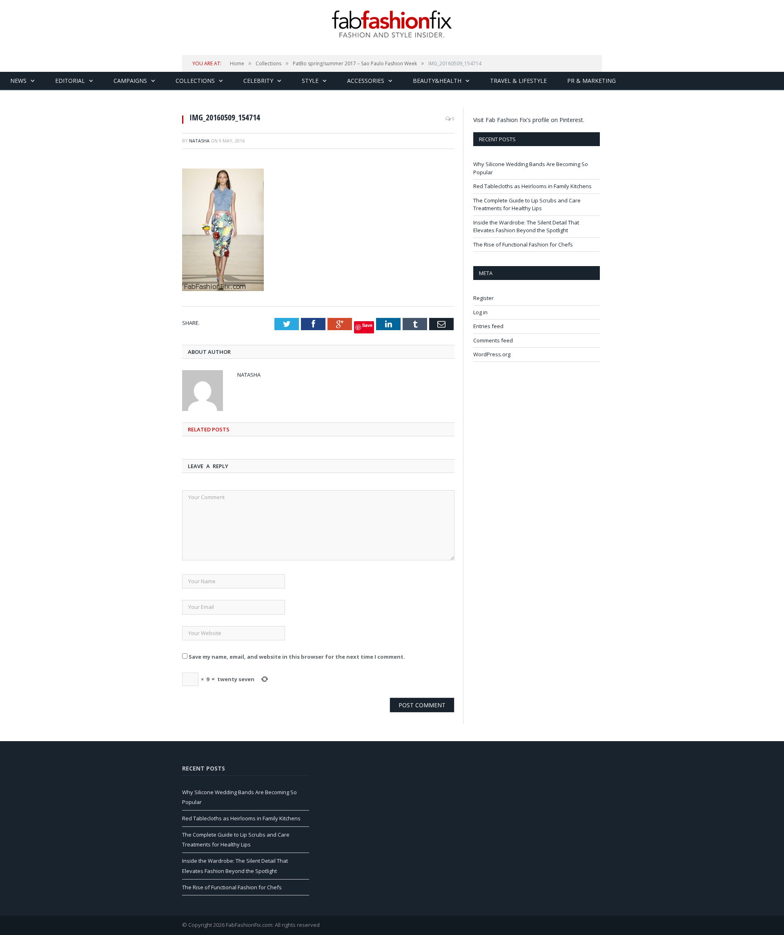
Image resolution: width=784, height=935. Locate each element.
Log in (480, 312)
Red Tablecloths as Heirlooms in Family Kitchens (532, 186)
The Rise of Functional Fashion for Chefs (523, 244)
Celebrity (258, 80)
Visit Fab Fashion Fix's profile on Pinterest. (528, 120)
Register (483, 298)
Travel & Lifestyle (518, 80)
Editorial (70, 80)
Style (310, 80)
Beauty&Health (437, 80)
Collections (195, 80)
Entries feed (488, 326)
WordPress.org (491, 354)
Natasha (199, 141)
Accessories (365, 80)
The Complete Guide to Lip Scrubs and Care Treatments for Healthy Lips (527, 204)
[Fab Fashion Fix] (392, 24)
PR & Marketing (591, 80)
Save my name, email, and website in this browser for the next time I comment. (297, 656)
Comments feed (493, 340)
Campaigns (130, 80)
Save (367, 325)
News (18, 80)
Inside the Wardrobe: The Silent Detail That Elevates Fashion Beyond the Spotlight (526, 226)
